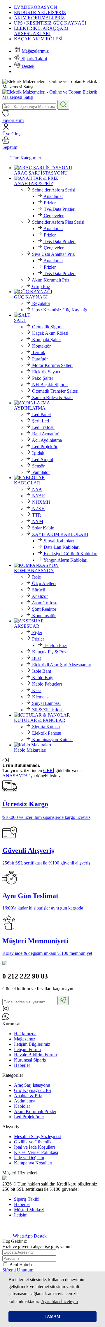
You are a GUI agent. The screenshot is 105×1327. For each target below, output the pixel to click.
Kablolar (22, 1106)
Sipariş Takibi (26, 1199)
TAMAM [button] (52, 1316)
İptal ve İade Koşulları (34, 1147)
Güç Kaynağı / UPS (32, 1090)
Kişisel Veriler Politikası (36, 1152)
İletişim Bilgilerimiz (32, 1044)
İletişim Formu (27, 1049)
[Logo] (52, 97)
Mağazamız (24, 1038)
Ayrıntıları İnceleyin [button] (59, 1301)
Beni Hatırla (20, 1264)
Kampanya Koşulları (33, 1162)
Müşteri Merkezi (29, 1209)
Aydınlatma (24, 1100)
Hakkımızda (25, 1033)
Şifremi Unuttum (17, 1269)
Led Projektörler (29, 1116)
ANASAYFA (15, 775)
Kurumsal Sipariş (30, 1059)
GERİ (48, 770)
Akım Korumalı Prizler (35, 1111)
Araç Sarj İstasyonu (32, 1085)
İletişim (20, 1214)
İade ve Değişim (29, 1157)
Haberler (22, 1065)
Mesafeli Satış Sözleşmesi (37, 1136)
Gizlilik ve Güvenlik (33, 1141)
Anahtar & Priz (28, 1095)
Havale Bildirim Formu (35, 1054)
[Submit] (63, 1000)
